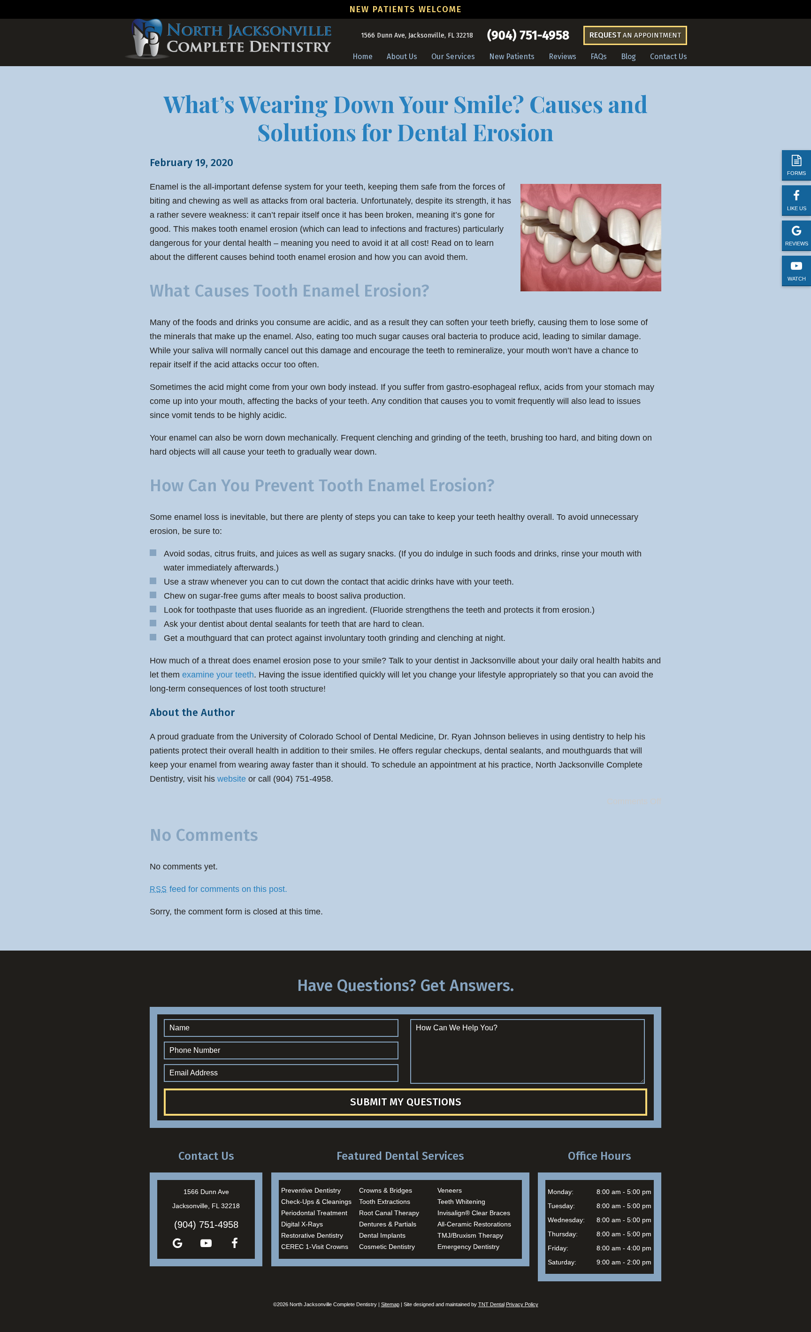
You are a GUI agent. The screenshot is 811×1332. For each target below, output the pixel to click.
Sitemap (390, 1304)
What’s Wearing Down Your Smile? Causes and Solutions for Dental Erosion (405, 118)
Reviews (796, 243)
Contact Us (668, 56)
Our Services (453, 56)
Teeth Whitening (461, 1201)
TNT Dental (491, 1304)
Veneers (449, 1190)
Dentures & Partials (387, 1224)
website (231, 779)
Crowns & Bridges (385, 1190)
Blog (628, 56)
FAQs (598, 56)
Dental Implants (382, 1235)
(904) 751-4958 (528, 36)
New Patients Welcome (406, 9)
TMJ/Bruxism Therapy (470, 1235)
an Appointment (635, 34)
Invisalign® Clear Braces (473, 1213)
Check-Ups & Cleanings (316, 1201)
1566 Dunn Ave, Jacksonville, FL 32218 (417, 35)
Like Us (796, 208)
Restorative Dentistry (312, 1235)
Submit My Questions (405, 1102)
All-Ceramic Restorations (474, 1224)
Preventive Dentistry (311, 1190)
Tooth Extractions (384, 1201)
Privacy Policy (522, 1304)
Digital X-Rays (302, 1224)
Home (362, 56)
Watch (797, 279)
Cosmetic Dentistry (387, 1246)
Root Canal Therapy (389, 1213)
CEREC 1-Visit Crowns (314, 1246)
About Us (402, 56)
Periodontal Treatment (314, 1213)
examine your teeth (218, 674)
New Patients (512, 56)
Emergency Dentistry (468, 1246)
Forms (796, 173)
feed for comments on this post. (218, 889)
